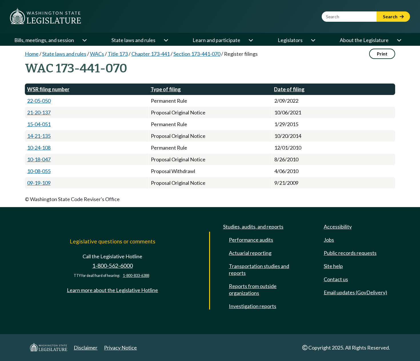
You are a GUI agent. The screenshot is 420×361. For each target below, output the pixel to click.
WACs (97, 54)
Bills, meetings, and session (44, 40)
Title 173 (118, 54)
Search (390, 16)
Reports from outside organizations (253, 289)
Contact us (336, 279)
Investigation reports (252, 306)
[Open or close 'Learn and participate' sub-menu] (250, 40)
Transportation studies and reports (259, 269)
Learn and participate (216, 40)
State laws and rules (133, 40)
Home (32, 54)
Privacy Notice (120, 347)
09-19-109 (39, 183)
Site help (333, 266)
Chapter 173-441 (150, 54)
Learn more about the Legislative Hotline (112, 290)
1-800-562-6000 (112, 265)
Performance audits (251, 240)
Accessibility (338, 226)
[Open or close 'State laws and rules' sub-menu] (165, 40)
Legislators (290, 40)
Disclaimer (85, 347)
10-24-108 (39, 147)
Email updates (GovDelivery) (355, 292)
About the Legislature (364, 40)
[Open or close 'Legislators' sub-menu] (312, 40)
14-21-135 (39, 136)
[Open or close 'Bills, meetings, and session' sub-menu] (84, 40)
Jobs (329, 240)
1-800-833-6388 (136, 275)
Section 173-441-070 (196, 54)
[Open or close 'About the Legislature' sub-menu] (398, 40)
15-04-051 (39, 124)
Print (382, 53)
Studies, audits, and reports (253, 226)
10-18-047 (39, 159)
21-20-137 (39, 112)
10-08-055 (39, 171)
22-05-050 (39, 101)
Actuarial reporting (250, 253)
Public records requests (350, 253)
